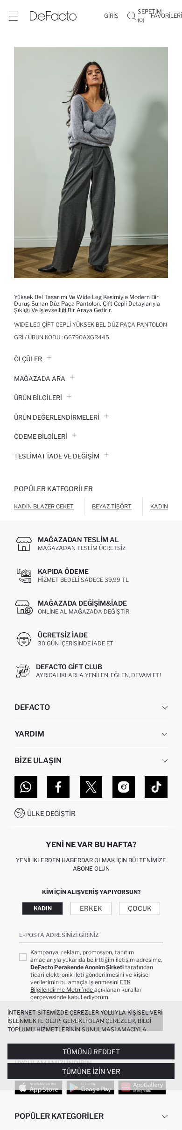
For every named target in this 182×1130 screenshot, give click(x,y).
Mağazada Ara (39, 378)
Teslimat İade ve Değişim (56, 456)
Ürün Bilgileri (38, 397)
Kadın (43, 908)
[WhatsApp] (25, 787)
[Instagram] (123, 787)
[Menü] (13, 15)
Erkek (91, 908)
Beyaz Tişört (112, 506)
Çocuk (140, 908)
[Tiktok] (156, 787)
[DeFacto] (53, 16)
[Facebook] (58, 787)
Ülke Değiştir (51, 813)
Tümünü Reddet (91, 1052)
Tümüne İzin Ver (91, 1071)
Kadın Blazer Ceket (44, 506)
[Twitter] (91, 787)
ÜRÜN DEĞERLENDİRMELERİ (56, 417)
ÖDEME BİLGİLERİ (40, 436)
